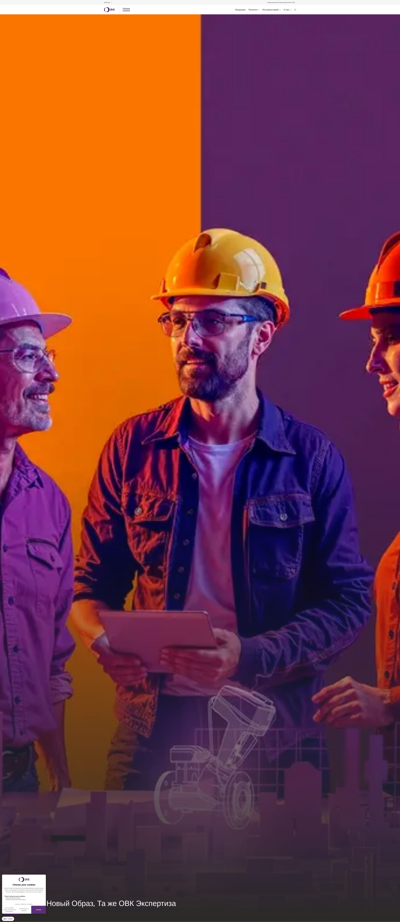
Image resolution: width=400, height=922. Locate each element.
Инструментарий (270, 9)
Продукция (240, 9)
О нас (286, 9)
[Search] (295, 9)
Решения (253, 9)
